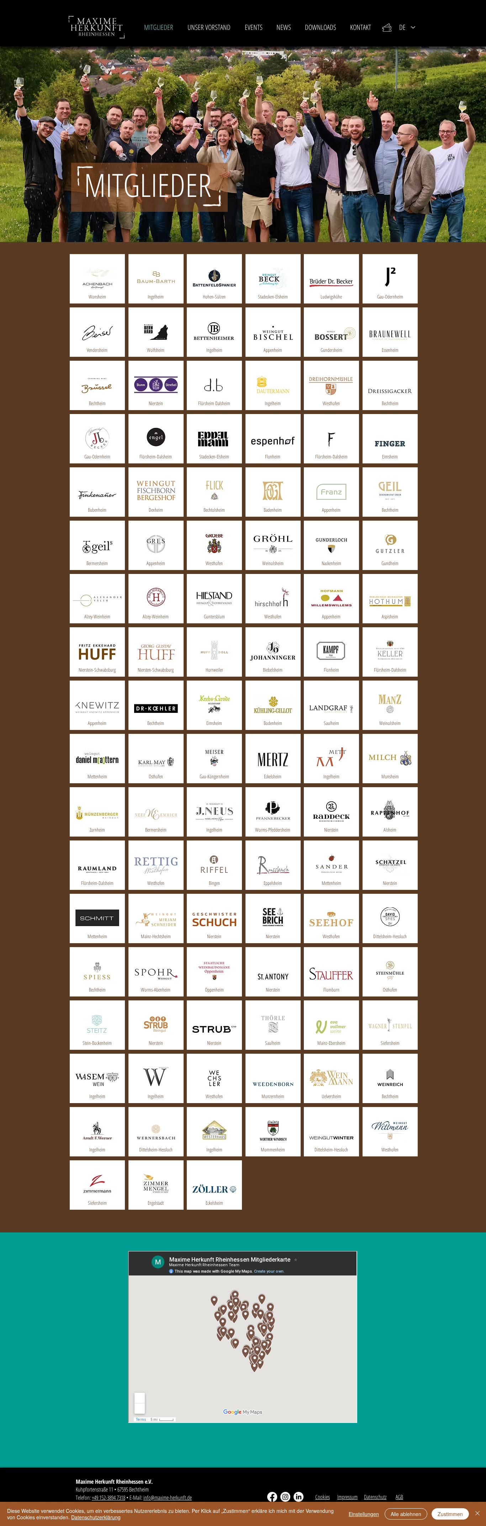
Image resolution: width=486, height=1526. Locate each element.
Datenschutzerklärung (96, 1517)
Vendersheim (97, 349)
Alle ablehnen (406, 1513)
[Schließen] (477, 1514)
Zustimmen (450, 1513)
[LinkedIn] (298, 1497)
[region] (97, 278)
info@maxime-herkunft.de (167, 1497)
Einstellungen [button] (364, 1513)
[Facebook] (272, 1497)
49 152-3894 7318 (109, 1497)
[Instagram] (285, 1497)
